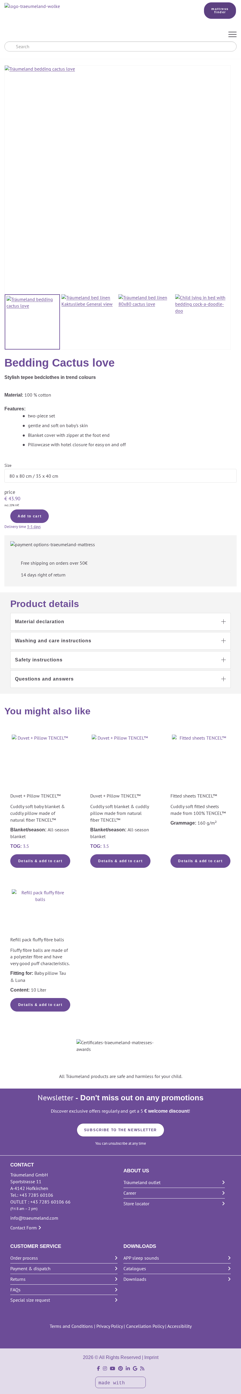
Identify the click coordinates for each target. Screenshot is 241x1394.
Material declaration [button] (39, 621)
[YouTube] (112, 1368)
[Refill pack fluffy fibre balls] (40, 912)
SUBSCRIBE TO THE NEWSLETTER (120, 1130)
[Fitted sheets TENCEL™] (200, 763)
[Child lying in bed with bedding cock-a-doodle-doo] (202, 322)
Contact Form (23, 1228)
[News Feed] (142, 1368)
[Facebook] (98, 1368)
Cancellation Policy (145, 1326)
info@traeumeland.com (34, 1218)
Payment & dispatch (30, 1268)
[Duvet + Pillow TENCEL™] (40, 758)
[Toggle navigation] (232, 35)
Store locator (136, 1203)
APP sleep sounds (141, 1258)
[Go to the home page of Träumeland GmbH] (95, 6)
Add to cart (29, 516)
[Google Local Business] (135, 1368)
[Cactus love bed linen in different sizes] (32, 322)
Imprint (151, 1357)
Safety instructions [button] (39, 659)
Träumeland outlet (141, 1182)
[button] (120, 622)
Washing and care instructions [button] (53, 640)
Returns (18, 1279)
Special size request (30, 1300)
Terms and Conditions (71, 1326)
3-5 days (34, 526)
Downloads (134, 1279)
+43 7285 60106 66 (50, 1202)
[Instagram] (105, 1368)
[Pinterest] (120, 1368)
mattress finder (220, 10)
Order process (24, 1258)
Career (129, 1193)
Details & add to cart (40, 861)
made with (113, 1383)
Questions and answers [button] (44, 678)
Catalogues (134, 1268)
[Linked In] (128, 1368)
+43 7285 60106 (36, 1195)
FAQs (15, 1290)
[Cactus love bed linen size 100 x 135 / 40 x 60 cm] (146, 322)
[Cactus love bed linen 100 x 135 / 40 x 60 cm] (89, 322)
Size (7, 465)
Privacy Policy (109, 1326)
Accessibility (179, 1326)
